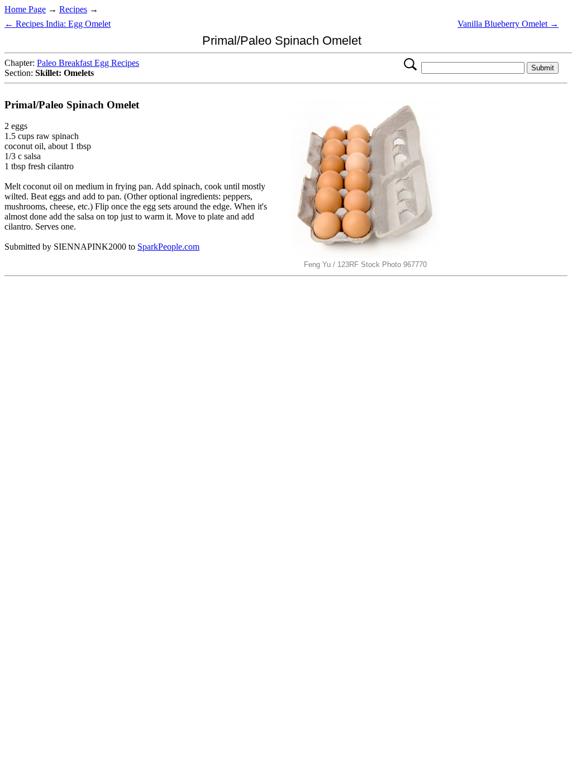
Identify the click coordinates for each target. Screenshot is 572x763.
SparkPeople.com (168, 246)
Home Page (25, 9)
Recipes (73, 9)
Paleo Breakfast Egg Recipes (88, 63)
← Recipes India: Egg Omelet (57, 23)
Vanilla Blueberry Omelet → (508, 23)
